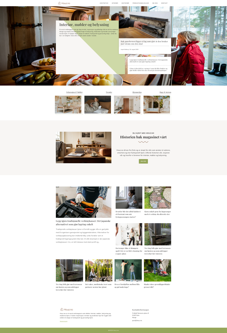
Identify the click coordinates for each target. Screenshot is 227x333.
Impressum (63, 321)
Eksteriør (125, 3)
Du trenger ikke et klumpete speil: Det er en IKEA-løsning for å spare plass (129, 251)
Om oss (155, 3)
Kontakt (164, 3)
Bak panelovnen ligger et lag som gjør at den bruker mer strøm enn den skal (144, 42)
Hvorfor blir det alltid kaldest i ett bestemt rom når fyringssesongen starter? (128, 214)
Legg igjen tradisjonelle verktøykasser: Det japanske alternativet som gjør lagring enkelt (149, 61)
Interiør (115, 3)
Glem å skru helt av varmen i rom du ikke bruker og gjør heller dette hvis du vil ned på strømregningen (148, 69)
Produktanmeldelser (141, 3)
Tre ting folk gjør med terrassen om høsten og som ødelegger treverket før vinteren (157, 251)
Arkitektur (104, 3)
